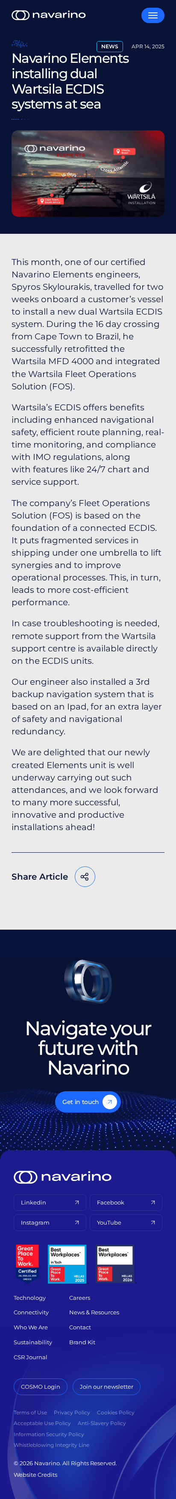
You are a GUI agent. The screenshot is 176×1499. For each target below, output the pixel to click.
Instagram (35, 1222)
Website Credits (35, 1474)
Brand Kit (82, 1342)
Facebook (35, 904)
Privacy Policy (72, 1412)
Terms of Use (30, 1412)
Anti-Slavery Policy (102, 1423)
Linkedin (33, 1202)
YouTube (109, 1222)
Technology (30, 1297)
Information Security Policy (49, 1434)
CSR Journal (30, 1357)
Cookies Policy (116, 1412)
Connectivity (31, 1312)
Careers (79, 1297)
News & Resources (94, 1312)
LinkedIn (86, 904)
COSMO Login (40, 1386)
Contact (80, 1327)
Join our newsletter (106, 1386)
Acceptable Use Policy (42, 1423)
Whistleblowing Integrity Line (51, 1445)
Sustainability (33, 1342)
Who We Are (31, 1327)
